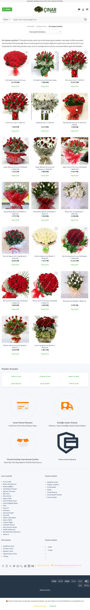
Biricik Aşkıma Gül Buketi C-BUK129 (45, 257)
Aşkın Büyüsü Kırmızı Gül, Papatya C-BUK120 (45, 168)
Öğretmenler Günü (10, 554)
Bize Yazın (6, 494)
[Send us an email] (18, 566)
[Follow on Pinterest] (25, 566)
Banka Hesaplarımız (9, 484)
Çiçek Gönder (52, 497)
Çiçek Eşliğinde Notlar (10, 503)
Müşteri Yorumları (9, 491)
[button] (7, 9)
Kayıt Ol (6, 508)
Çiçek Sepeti (51, 487)
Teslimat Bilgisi (8, 522)
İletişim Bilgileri (8, 486)
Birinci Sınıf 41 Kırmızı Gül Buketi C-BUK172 (15, 302)
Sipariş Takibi (7, 520)
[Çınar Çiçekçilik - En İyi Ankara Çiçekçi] (45, 9)
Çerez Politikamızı (64, 601)
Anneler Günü (8, 548)
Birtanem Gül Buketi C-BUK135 (74, 301)
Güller (49, 490)
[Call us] (21, 566)
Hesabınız (6, 510)
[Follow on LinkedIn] (29, 566)
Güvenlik (6, 515)
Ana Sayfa (30, 26)
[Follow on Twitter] (14, 566)
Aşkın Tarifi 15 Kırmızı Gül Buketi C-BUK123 (75, 168)
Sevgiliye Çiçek (52, 482)
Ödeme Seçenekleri (9, 518)
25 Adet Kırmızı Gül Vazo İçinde (44, 80)
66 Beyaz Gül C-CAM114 (45, 123)
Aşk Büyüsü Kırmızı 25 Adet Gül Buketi (74, 123)
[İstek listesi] (79, 9)
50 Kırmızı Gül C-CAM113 (15, 123)
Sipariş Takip (7, 498)
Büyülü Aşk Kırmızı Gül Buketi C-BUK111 (15, 346)
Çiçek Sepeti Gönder (54, 495)
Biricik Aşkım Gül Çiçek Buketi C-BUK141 (15, 257)
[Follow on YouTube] (32, 566)
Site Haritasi (7, 496)
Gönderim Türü (41, 26)
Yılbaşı (5, 556)
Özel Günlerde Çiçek (10, 501)
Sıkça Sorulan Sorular (10, 527)
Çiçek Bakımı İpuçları (10, 489)
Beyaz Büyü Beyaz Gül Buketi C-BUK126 (15, 213)
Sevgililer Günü (8, 546)
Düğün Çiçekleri (53, 484)
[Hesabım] (83, 9)
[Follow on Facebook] (3, 566)
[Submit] (85, 19)
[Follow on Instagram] (7, 566)
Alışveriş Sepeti (8, 513)
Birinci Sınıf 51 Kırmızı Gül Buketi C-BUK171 (45, 302)
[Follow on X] (10, 566)
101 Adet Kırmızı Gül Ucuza (15, 80)
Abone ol (6, 534)
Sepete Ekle (15, 86)
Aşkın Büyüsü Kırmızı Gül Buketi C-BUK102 (15, 168)
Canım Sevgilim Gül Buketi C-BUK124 (45, 346)
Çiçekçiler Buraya (9, 525)
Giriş (4, 506)
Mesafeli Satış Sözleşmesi (11, 532)
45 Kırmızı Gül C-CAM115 (74, 80)
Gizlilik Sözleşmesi (9, 529)
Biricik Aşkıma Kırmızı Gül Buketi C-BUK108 (74, 257)
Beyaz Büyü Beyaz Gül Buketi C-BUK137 (45, 213)
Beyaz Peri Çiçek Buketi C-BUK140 (74, 213)
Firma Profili (7, 482)
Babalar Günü (8, 551)
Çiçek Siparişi (52, 492)
